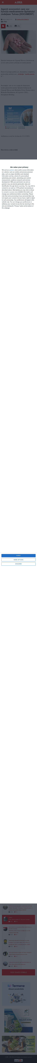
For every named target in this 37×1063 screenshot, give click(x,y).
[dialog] (18, 531)
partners (11, 170)
